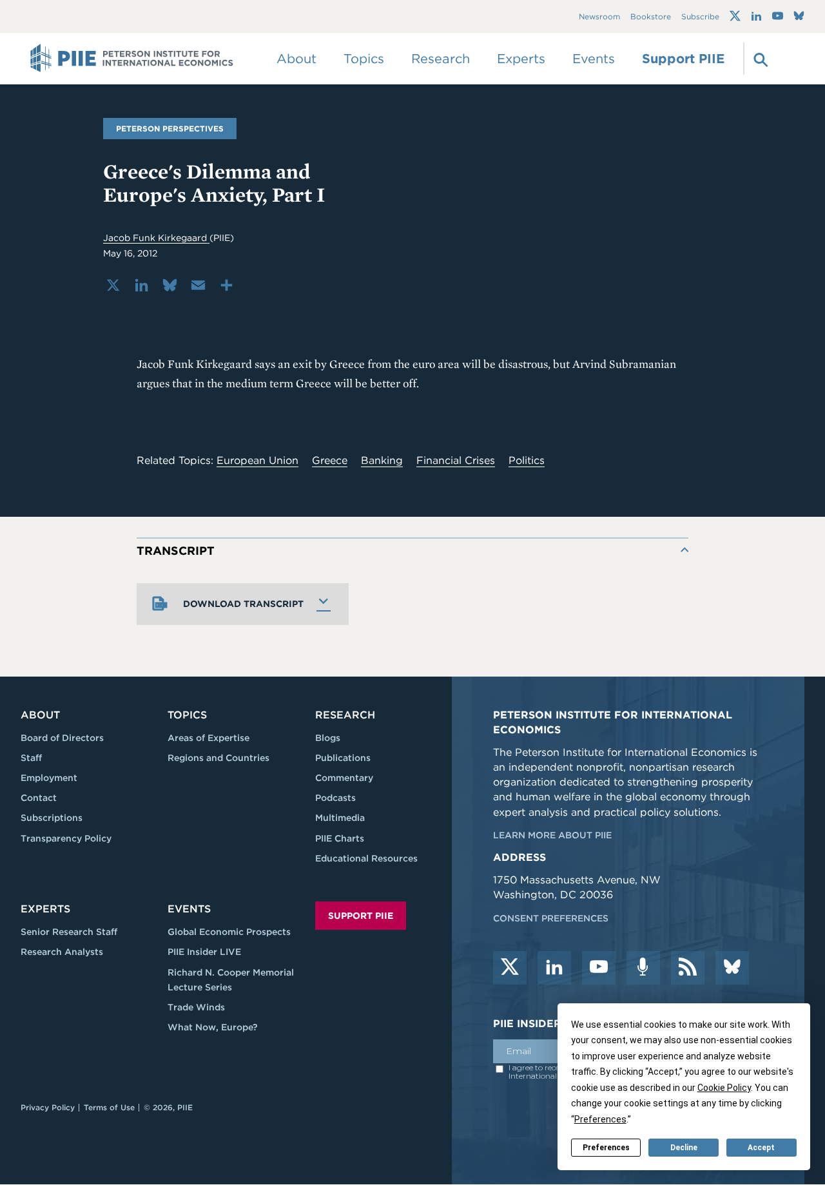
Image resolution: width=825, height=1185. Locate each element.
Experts (45, 909)
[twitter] (510, 968)
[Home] (131, 59)
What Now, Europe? (213, 1027)
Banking (382, 460)
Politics (527, 460)
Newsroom (599, 16)
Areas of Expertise (208, 738)
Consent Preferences (550, 918)
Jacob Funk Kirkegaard (156, 238)
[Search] (759, 59)
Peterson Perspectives (170, 128)
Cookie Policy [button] (724, 1088)
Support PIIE (683, 58)
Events (593, 58)
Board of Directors (62, 738)
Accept (761, 1147)
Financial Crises (455, 460)
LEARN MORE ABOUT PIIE (552, 835)
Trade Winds (196, 1007)
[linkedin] (554, 968)
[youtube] (599, 968)
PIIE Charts (339, 838)
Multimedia (340, 818)
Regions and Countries (218, 758)
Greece (329, 460)
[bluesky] (732, 968)
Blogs (327, 738)
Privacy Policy (48, 1107)
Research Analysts (62, 952)
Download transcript (243, 604)
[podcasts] (643, 968)
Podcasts (335, 798)
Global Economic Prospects (229, 932)
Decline (683, 1147)
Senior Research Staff (69, 932)
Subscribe (700, 16)
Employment (49, 778)
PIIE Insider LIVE (204, 952)
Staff (31, 758)
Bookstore (650, 16)
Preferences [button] (600, 1119)
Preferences (606, 1147)
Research (345, 715)
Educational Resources (366, 858)
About (40, 715)
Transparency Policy (66, 838)
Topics (187, 715)
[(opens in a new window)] (735, 16)
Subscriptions (51, 818)
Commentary (344, 778)
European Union (257, 460)
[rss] (687, 968)
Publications (343, 758)
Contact (39, 798)
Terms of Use (109, 1107)
